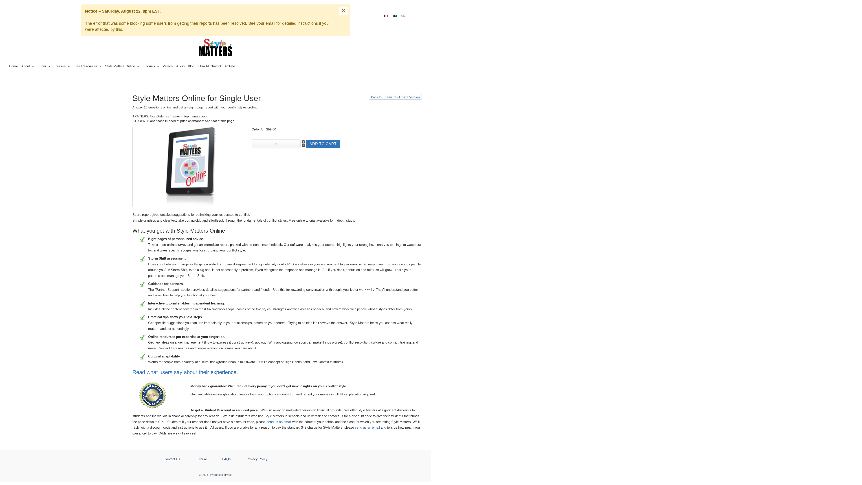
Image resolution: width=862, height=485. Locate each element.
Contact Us (172, 459)
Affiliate (229, 66)
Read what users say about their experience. (185, 372)
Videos (168, 66)
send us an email (278, 422)
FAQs (226, 459)
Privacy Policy (257, 459)
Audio (180, 66)
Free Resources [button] (85, 66)
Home (13, 66)
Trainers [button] (60, 66)
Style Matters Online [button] (120, 66)
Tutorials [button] (149, 66)
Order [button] (42, 66)
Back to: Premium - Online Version (395, 97)
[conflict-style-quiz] (190, 166)
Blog (191, 66)
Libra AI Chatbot (209, 66)
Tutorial (201, 459)
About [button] (25, 66)
